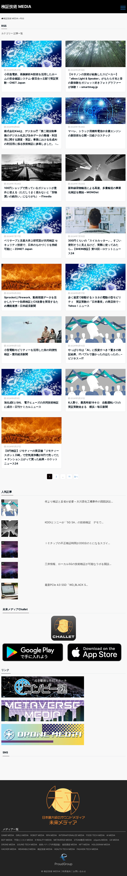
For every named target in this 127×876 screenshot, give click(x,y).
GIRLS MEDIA (22, 835)
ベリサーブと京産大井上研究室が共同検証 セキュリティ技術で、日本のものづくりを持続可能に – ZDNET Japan (31, 245)
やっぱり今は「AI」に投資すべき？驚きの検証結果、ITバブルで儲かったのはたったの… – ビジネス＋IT (95, 354)
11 (69, 476)
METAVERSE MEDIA (63, 840)
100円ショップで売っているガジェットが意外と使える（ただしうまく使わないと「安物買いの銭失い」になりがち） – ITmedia (30, 192)
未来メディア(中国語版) (49, 844)
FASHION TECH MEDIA (87, 849)
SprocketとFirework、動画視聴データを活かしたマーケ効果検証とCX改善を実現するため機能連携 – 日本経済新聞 (31, 301)
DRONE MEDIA (8, 844)
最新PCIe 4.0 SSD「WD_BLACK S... (66, 584)
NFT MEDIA (84, 844)
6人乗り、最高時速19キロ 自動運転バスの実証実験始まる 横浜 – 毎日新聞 (94, 404)
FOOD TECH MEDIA (95, 835)
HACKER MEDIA (8, 849)
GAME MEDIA (7, 835)
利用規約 (66, 871)
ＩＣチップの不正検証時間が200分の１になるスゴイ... (77, 543)
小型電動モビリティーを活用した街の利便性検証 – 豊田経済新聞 (30, 352)
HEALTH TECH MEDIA (64, 849)
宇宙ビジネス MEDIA (23, 840)
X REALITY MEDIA (43, 840)
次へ (76, 476)
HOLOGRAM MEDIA (101, 844)
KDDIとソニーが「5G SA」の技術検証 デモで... (74, 522)
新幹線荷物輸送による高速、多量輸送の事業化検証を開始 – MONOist (94, 190)
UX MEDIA (114, 840)
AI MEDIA (110, 835)
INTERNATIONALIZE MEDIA (71, 835)
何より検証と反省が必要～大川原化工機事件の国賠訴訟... (79, 501)
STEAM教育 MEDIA (83, 840)
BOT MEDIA (6, 840)
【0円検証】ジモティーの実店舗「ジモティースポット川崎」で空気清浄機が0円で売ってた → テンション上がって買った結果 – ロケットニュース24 (31, 457)
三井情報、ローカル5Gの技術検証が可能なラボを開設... (78, 564)
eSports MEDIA (100, 840)
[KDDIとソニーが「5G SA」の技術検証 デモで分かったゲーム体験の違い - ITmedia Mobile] (23, 528)
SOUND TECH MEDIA (27, 844)
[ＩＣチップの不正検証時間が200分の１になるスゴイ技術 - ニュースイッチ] (23, 549)
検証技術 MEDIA (16, 6)
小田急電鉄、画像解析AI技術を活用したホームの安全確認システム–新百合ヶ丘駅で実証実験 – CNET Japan (31, 78)
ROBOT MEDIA (37, 835)
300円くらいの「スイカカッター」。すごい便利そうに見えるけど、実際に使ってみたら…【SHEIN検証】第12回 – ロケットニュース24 (94, 247)
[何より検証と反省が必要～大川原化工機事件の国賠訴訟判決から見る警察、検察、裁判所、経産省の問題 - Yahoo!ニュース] (23, 507)
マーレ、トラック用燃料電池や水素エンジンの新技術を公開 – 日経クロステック (94, 133)
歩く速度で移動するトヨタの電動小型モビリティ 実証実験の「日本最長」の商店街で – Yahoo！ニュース (94, 301)
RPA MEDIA (51, 835)
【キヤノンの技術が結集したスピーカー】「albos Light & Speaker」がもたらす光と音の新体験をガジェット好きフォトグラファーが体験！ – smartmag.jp (95, 81)
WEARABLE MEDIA (27, 849)
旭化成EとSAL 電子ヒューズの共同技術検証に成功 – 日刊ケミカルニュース (31, 404)
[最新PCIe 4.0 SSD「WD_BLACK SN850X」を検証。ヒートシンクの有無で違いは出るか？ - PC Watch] (23, 591)
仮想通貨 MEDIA (69, 844)
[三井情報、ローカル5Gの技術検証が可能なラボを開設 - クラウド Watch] (23, 570)
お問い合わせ (79, 871)
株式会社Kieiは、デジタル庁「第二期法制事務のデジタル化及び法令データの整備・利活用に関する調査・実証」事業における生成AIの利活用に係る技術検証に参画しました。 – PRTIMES (30, 137)
